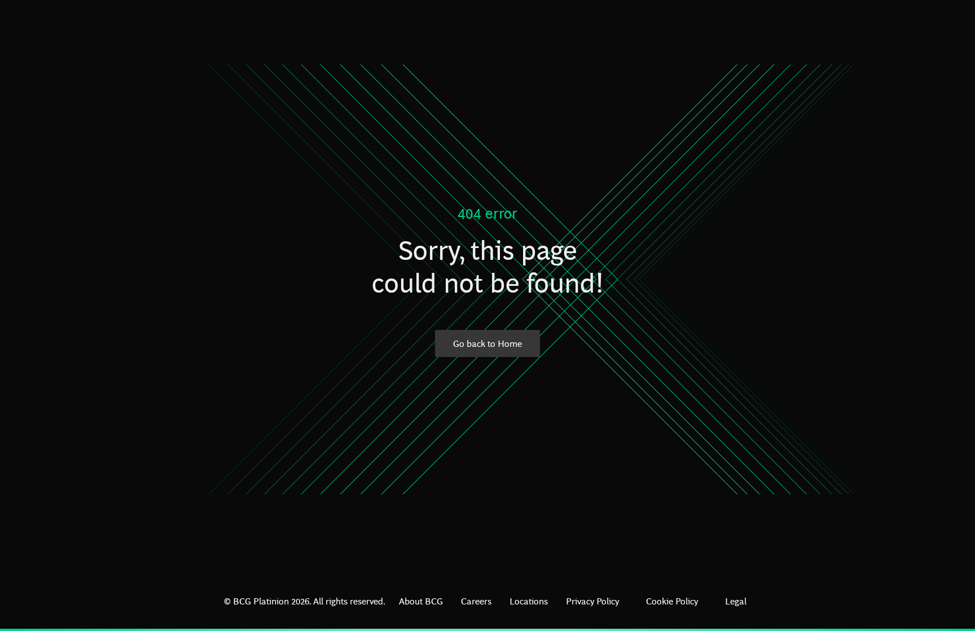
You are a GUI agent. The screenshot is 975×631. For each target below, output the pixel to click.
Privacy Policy (592, 601)
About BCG (421, 601)
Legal (735, 601)
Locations (529, 601)
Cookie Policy (672, 601)
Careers (476, 601)
